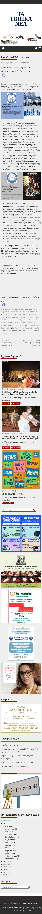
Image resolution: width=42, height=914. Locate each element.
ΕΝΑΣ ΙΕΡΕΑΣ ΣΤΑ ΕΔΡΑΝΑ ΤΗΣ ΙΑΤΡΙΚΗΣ (18, 762)
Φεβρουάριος (10, 856)
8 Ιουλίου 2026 (8, 389)
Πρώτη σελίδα (15, 403)
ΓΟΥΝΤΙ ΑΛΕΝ (34, 312)
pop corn (36, 309)
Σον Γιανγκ (15, 328)
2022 (5, 864)
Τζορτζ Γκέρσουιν (30, 328)
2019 (5, 872)
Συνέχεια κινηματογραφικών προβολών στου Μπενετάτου (9, 344)
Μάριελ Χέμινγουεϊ (29, 317)
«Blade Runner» (19, 309)
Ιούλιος (8, 842)
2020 (5, 869)
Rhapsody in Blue (6, 312)
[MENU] (39, 48)
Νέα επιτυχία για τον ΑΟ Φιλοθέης (14, 766)
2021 (5, 867)
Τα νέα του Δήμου (7, 503)
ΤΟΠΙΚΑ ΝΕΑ (29, 331)
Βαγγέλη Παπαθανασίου (21, 312)
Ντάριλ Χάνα (21, 323)
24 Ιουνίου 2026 (8, 491)
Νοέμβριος (9, 831)
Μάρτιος (8, 853)
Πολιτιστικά (6, 309)
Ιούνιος (8, 845)
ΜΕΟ (37, 317)
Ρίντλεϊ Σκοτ (23, 325)
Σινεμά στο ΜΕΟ (6, 328)
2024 (6, 826)
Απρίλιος (8, 850)
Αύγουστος (9, 840)
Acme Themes (25, 910)
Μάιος (7, 848)
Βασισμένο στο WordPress (12, 907)
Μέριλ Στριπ (5, 320)
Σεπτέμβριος (10, 837)
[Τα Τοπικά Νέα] (3, 48)
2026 (5, 821)
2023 (5, 861)
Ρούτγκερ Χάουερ (33, 325)
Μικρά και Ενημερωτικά (10, 745)
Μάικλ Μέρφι (10, 317)
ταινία (22, 328)
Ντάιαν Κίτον (12, 323)
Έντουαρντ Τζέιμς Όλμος (9, 314)
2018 (5, 875)
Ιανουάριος (9, 858)
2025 (5, 823)
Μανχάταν (18, 317)
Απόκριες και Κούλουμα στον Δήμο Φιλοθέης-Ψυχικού (31, 342)
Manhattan (28, 309)
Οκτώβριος (9, 834)
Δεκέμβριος (9, 829)
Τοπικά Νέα (25, 63)
